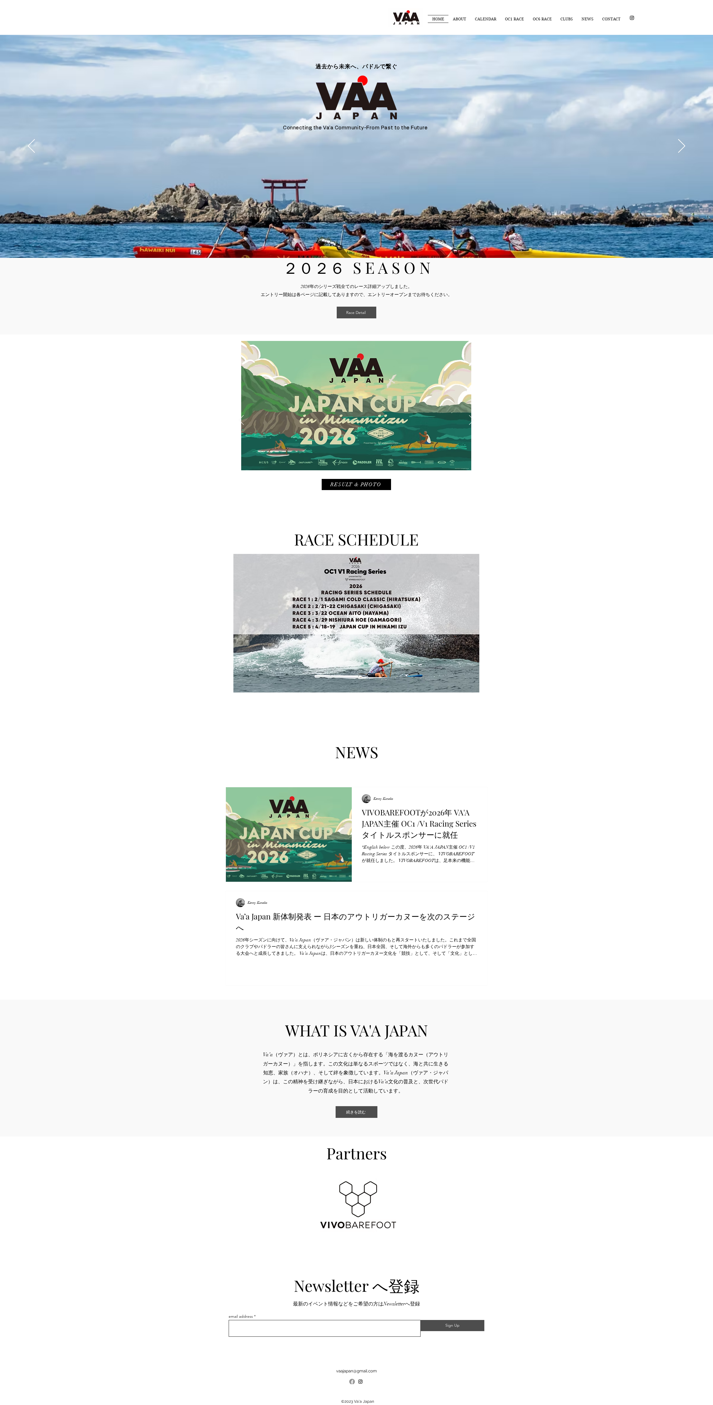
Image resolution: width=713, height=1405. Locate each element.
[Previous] (31, 146)
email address (241, 1316)
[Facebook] (352, 1381)
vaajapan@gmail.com (356, 1370)
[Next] (681, 146)
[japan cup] (356, 495)
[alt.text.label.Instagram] (632, 18)
